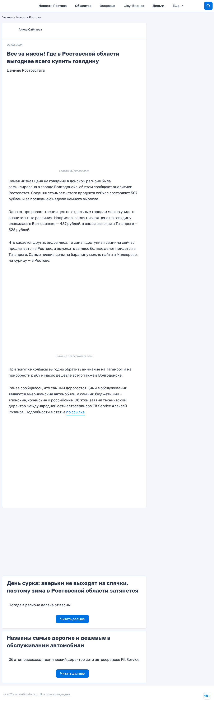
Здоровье (107, 6)
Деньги (158, 6)
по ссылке (75, 412)
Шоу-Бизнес (134, 6)
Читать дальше (72, 619)
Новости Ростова (53, 6)
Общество (83, 6)
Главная (7, 17)
